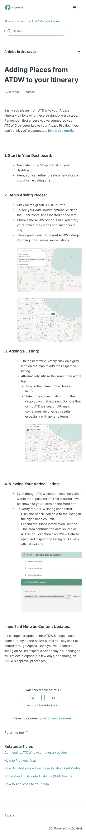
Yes (32, 697)
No (54, 697)
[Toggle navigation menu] (74, 7)
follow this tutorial (61, 131)
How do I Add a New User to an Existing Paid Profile (42, 768)
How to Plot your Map (20, 760)
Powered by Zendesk (68, 828)
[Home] (14, 7)
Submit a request (60, 718)
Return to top (14, 733)
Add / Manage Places (45, 21)
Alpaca (8, 21)
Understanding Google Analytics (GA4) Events (38, 776)
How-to (22, 21)
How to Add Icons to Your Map (26, 784)
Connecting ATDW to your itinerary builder (35, 752)
